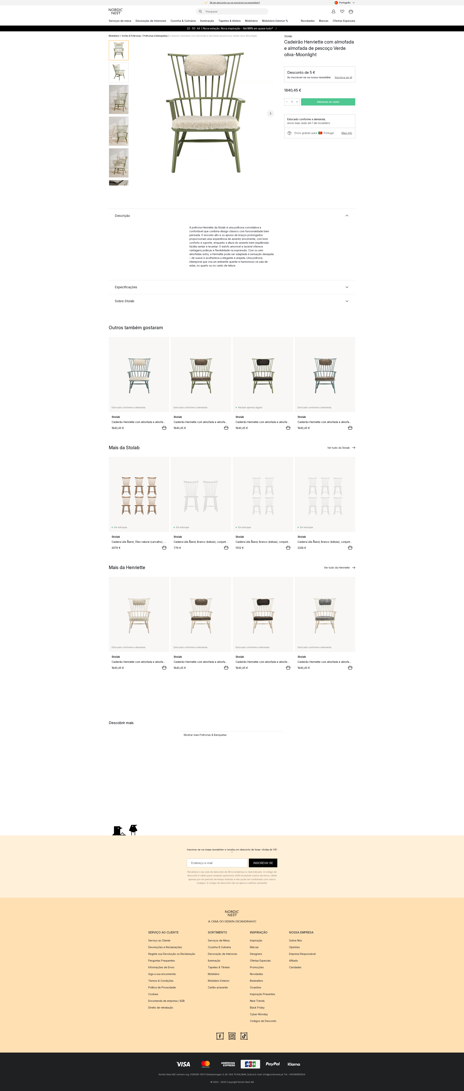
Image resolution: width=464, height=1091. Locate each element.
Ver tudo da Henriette (337, 567)
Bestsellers (256, 980)
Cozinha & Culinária (183, 20)
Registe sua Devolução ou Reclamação (171, 953)
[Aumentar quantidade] (297, 102)
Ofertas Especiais (344, 20)
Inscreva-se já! (343, 77)
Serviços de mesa (120, 20)
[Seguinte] (270, 113)
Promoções (257, 967)
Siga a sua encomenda (162, 974)
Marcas (323, 20)
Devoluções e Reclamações (165, 947)
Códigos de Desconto (263, 1020)
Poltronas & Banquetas (155, 35)
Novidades (308, 20)
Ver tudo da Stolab (338, 447)
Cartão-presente (218, 987)
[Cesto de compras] (351, 11)
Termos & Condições (160, 980)
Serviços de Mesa (219, 940)
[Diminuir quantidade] (286, 102)
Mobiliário (251, 20)
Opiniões (294, 947)
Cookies (153, 994)
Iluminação (207, 20)
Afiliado (293, 960)
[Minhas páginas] (333, 11)
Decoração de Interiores (151, 20)
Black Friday (257, 1007)
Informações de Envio (161, 967)
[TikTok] (244, 1036)
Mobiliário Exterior (218, 980)
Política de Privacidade (162, 987)
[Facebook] (220, 1036)
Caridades (295, 967)
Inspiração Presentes (262, 994)
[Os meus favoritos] (342, 11)
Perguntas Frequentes (161, 960)
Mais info (346, 133)
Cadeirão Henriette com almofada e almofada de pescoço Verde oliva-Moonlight (213, 35)
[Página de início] (116, 11)
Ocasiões (255, 987)
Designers (256, 953)
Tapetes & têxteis (229, 20)
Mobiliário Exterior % (275, 20)
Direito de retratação (160, 1007)
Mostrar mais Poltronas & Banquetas (205, 734)
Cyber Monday (259, 1014)
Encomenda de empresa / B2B (166, 1000)
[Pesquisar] (200, 11)
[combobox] (345, 2)
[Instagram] (232, 1036)
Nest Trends (257, 1000)
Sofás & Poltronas (131, 35)
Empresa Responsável (302, 953)
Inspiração (256, 940)
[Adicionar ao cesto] (164, 427)
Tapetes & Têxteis (219, 967)
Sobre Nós (295, 940)
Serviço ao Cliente (159, 940)
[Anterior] (141, 113)
